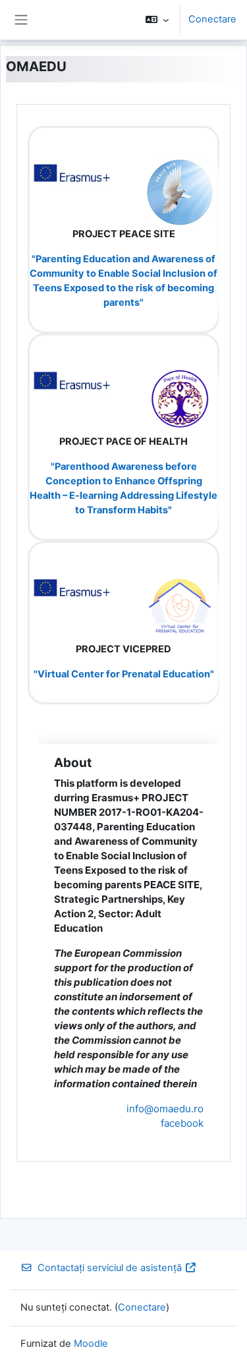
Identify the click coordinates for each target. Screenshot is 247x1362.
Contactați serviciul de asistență (110, 1268)
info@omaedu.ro (165, 1108)
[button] (157, 20)
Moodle (91, 1343)
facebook (182, 1123)
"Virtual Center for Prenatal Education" (124, 674)
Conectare (212, 19)
